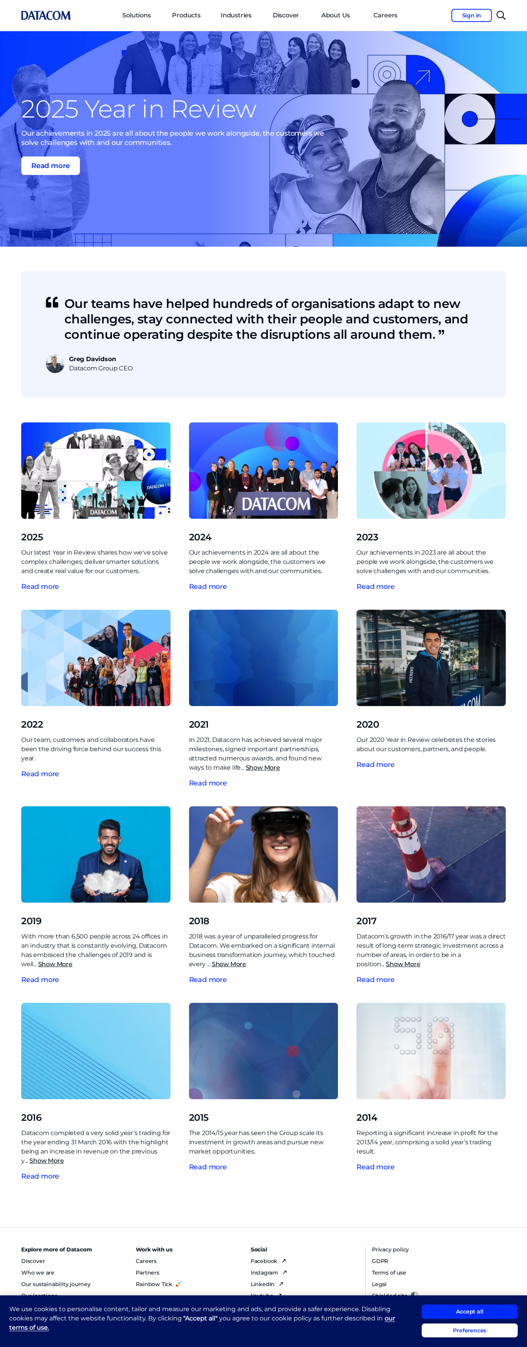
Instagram (265, 1272)
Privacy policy (390, 1249)
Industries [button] (236, 15)
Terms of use (389, 1272)
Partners (147, 1272)
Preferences (469, 1330)
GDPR (380, 1261)
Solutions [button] (136, 15)
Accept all (469, 1311)
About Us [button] (335, 15)
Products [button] (186, 15)
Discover (286, 15)
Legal (379, 1284)
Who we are (37, 1272)
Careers (146, 1261)
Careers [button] (385, 15)
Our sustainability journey (56, 1284)
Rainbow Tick (154, 1284)
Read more (40, 586)
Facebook (265, 1261)
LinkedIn (263, 1284)
